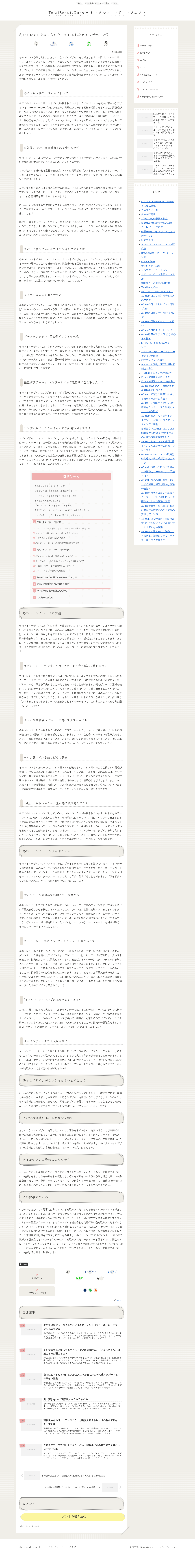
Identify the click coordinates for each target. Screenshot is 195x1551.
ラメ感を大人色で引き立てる (47, 500)
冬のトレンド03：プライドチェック (53, 549)
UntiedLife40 (148, 261)
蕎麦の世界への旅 (150, 265)
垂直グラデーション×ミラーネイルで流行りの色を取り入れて (62, 510)
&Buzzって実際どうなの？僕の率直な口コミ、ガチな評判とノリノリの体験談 (158, 407)
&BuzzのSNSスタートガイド (156, 330)
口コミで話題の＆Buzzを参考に (158, 381)
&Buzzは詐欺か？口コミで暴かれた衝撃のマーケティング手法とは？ (158, 471)
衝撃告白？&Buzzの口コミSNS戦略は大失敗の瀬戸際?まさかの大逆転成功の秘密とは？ (158, 433)
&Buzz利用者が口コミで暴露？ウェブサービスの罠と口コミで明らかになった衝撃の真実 (158, 497)
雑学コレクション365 (152, 360)
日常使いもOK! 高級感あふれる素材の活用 (53, 491)
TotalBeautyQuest (150, 287)
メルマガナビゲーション (154, 270)
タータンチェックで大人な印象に (50, 571)
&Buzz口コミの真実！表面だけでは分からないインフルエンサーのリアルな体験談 (158, 523)
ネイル (24, 1264)
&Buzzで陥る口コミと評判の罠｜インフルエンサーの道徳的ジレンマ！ (158, 445)
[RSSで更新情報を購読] (95, 1290)
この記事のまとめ (45, 597)
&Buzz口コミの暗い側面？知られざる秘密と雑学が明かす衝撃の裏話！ (158, 484)
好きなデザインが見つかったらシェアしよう (57, 577)
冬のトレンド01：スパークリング (50, 486)
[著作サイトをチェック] (85, 1290)
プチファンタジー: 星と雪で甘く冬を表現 (53, 505)
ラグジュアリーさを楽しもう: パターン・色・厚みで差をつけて (63, 528)
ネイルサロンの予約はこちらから (52, 591)
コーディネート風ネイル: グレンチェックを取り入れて (59, 561)
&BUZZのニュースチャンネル (157, 291)
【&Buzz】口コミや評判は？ (156, 373)
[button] (106, 43)
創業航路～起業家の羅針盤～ (156, 283)
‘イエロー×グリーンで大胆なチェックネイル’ (55, 566)
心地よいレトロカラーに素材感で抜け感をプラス (57, 543)
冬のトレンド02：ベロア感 (49, 522)
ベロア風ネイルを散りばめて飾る (50, 538)
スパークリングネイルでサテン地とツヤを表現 (55, 496)
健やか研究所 (148, 214)
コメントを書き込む (72, 1516)
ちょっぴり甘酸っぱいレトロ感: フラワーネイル (56, 533)
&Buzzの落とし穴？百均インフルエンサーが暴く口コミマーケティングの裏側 (158, 420)
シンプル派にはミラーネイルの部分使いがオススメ (57, 515)
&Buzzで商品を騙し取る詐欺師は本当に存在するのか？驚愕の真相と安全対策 (158, 510)
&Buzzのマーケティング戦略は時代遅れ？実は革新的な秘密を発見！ (158, 458)
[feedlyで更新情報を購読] (90, 1290)
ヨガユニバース (149, 210)
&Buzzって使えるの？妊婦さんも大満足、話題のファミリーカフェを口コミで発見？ (158, 535)
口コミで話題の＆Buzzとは (155, 377)
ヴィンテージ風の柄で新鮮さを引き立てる (54, 556)
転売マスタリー (149, 240)
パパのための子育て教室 (154, 218)
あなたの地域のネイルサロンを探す (53, 584)
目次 (69, 476)
